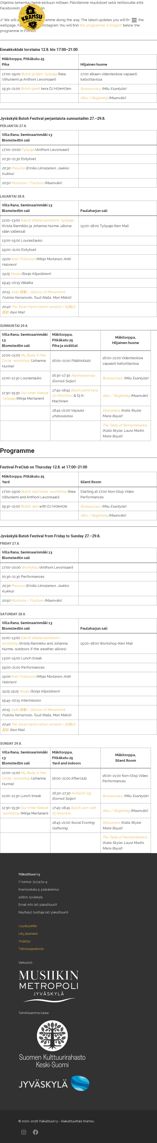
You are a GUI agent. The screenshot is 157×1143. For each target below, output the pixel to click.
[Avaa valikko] (134, 20)
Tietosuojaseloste (31, 949)
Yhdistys (24, 941)
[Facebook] (35, 1132)
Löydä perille (27, 926)
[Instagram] (23, 1132)
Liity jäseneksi (28, 933)
